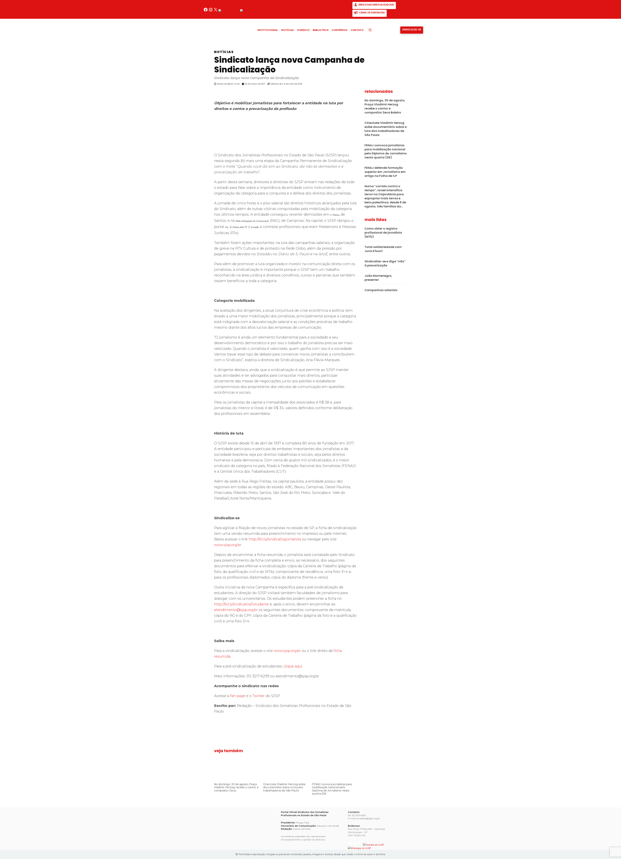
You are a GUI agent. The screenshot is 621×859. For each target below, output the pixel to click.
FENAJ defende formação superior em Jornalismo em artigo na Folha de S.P (385, 172)
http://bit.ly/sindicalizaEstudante (241, 604)
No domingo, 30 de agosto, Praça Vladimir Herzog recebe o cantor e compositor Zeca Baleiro (385, 106)
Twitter (258, 696)
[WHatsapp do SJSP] (251, 11)
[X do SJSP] (215, 11)
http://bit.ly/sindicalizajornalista (275, 539)
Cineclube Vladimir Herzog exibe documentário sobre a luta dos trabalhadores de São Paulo (284, 787)
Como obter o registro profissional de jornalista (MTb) (383, 232)
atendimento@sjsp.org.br (236, 610)
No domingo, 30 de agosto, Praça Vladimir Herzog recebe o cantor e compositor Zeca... (236, 787)
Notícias (224, 52)
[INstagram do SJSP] (210, 11)
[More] (359, 92)
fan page (237, 696)
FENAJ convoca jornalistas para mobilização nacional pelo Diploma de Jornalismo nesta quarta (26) (332, 789)
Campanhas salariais (381, 290)
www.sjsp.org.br (227, 545)
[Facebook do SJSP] (205, 11)
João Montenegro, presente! (378, 278)
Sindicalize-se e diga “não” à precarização (385, 263)
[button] (375, 30)
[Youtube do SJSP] (229, 11)
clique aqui (292, 666)
